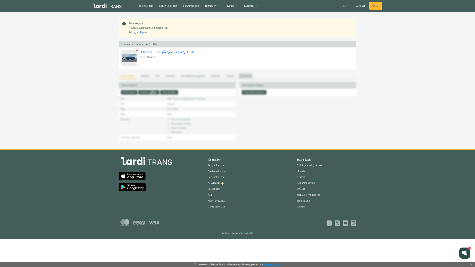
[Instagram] (353, 223)
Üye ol (375, 5)
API (210, 194)
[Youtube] (345, 223)
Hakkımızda (303, 200)
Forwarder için (191, 5)
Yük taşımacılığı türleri (309, 165)
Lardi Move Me (216, 206)
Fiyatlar (301, 188)
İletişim (301, 206)
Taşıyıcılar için (145, 5)
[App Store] (132, 176)
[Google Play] (132, 187)
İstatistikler (214, 188)
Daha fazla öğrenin (272, 264)
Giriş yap (361, 5)
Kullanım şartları (306, 183)
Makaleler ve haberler (308, 194)
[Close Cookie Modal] (471, 264)
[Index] (146, 162)
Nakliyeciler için (168, 5)
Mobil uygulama (216, 200)
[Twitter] (337, 223)
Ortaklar (301, 171)
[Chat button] (464, 253)
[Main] (107, 6)
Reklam (301, 177)
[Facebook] (329, 223)
